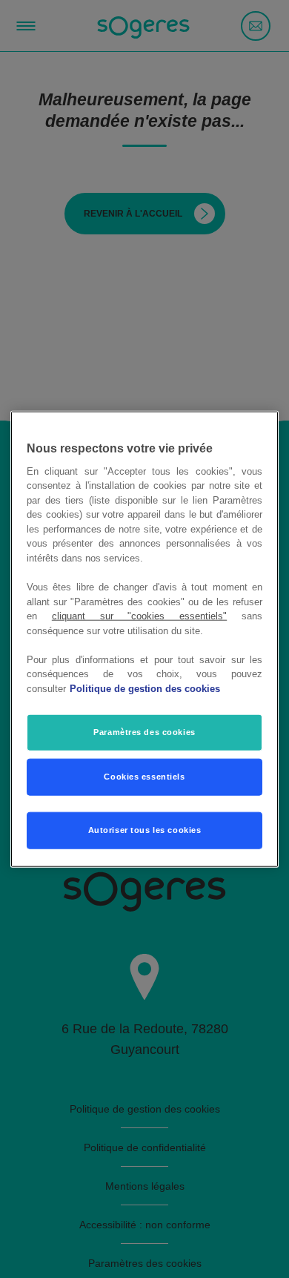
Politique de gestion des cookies (145, 688)
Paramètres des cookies (144, 732)
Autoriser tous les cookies (145, 830)
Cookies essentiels (144, 776)
